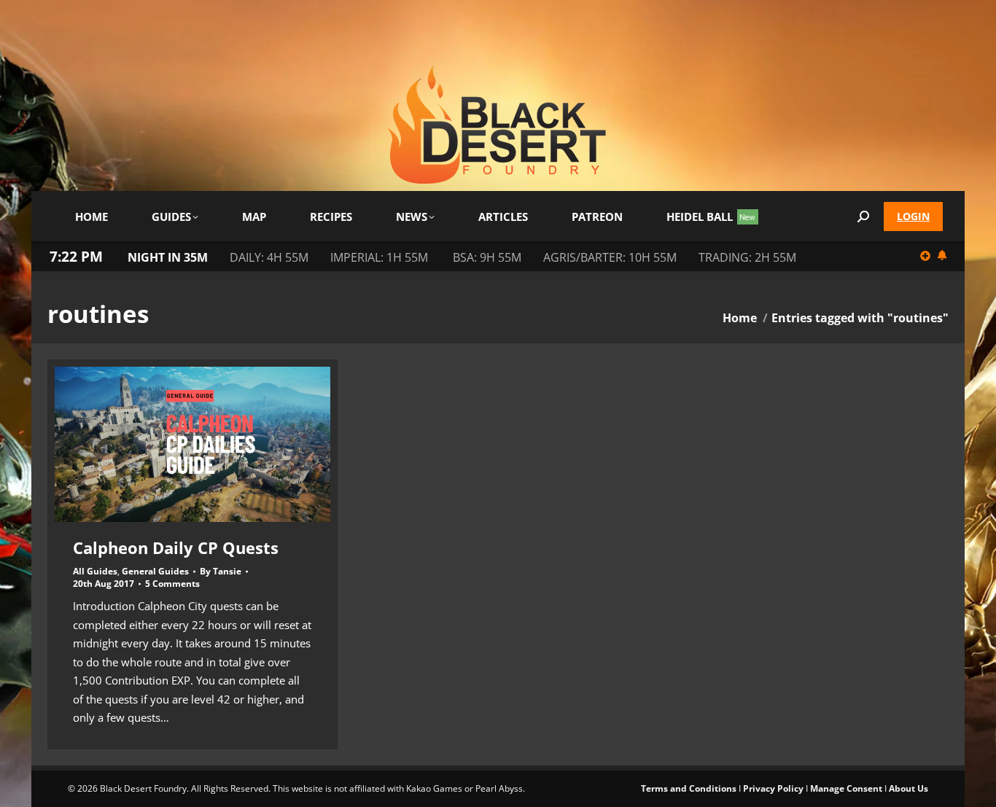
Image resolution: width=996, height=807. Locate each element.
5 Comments (172, 584)
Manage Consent (846, 788)
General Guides (155, 571)
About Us (908, 788)
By (220, 571)
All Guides (95, 571)
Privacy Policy (773, 788)
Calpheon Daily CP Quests (176, 547)
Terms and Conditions (688, 788)
